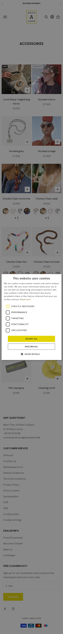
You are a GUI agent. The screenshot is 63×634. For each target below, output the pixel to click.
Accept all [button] (32, 338)
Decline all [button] (31, 346)
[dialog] (32, 317)
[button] (31, 354)
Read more (25, 299)
